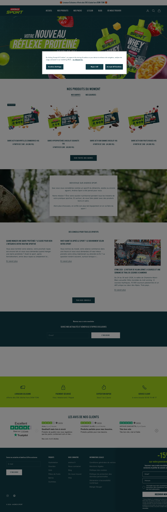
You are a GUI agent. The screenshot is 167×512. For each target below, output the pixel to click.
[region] (84, 62)
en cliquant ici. (78, 60)
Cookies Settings (54, 67)
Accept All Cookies (114, 67)
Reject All (94, 67)
